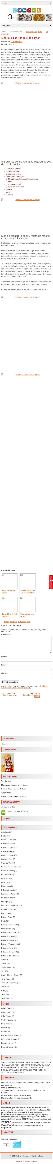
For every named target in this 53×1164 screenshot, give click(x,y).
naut (38, 1116)
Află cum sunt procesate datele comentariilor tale (24, 687)
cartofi (19, 1110)
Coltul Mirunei (6, 1016)
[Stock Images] (7, 772)
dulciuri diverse (37, 1112)
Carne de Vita (6, 863)
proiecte (34, 1119)
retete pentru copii (32, 1123)
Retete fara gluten (8, 936)
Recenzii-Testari (7, 1047)
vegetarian (6, 1127)
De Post (4, 878)
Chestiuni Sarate (7, 871)
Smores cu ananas (10, 695)
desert (11, 1112)
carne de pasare (33, 1107)
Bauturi (4, 836)
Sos (2, 971)
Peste (35, 32)
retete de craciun (17, 1123)
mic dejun (31, 1117)
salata (47, 1123)
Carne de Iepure (7, 847)
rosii (28, 622)
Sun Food (7, 1125)
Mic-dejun (4, 902)
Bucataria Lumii (7, 840)
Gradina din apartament (10, 1035)
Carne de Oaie (6, 851)
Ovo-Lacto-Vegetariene (9, 905)
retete (40, 32)
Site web (4, 673)
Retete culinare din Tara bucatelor (29, 1156)
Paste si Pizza (6, 909)
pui (49, 1119)
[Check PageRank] (9, 1139)
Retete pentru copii (8, 952)
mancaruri (13, 622)
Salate (3, 960)
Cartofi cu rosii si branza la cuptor (13, 797)
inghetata (38, 1115)
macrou (6, 622)
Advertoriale (5, 1008)
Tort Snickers (6, 781)
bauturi (22, 1107)
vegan (41, 1125)
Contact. (4, 1093)
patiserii (11, 1119)
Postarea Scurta (7, 1043)
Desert (3, 882)
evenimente (7, 1114)
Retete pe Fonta (7, 948)
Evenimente (5, 1024)
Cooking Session (7, 1020)
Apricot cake (6, 793)
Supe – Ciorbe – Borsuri (10, 975)
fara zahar (24, 1115)
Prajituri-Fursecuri (7, 925)
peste (20, 622)
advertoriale (6, 1108)
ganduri (31, 1115)
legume (45, 1115)
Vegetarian (5, 998)
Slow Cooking (6, 967)
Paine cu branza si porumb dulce (13, 789)
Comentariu (6, 635)
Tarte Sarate (5, 979)
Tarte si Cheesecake (9, 983)
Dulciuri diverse (7, 890)
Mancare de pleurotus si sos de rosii (14, 785)
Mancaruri (29, 32)
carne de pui (10, 1110)
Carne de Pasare (7, 855)
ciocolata (25, 1110)
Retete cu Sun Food (8, 933)
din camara (19, 1112)
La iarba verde (6, 898)
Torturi (3, 987)
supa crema (19, 1125)
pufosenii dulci (42, 1119)
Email (3, 665)
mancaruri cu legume (18, 1117)
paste (43, 1117)
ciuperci (33, 1110)
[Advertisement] (26, 717)
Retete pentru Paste (8, 956)
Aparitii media (6, 1012)
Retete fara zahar (7, 940)
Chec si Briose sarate (9, 867)
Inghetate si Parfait (8, 894)
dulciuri (27, 1112)
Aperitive (4, 832)
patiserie (4, 1119)
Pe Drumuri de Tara (8, 1039)
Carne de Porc (6, 859)
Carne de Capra (7, 844)
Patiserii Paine (6, 917)
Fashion (4, 1028)
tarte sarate (31, 1125)
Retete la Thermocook (9, 944)
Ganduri (4, 1032)
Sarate (3, 963)
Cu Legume (5, 875)
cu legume (42, 1110)
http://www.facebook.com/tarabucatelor (16, 1098)
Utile (3, 991)
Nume (4, 657)
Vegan (3, 994)
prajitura (26, 1119)
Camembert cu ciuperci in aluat (31, 696)
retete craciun (6, 929)
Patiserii (4, 913)
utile (37, 1125)
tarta (25, 1125)
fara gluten (17, 1115)
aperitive (15, 1107)
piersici (18, 1119)
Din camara (5, 886)
